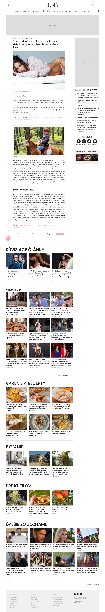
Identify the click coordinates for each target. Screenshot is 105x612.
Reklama (33, 594)
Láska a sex (26, 11)
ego (51, 200)
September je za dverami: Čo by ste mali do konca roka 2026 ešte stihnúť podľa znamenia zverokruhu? (88, 111)
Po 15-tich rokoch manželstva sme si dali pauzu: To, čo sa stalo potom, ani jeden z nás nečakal (39, 274)
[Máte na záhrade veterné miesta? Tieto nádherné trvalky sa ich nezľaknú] (16, 498)
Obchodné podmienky (36, 601)
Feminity (23, 38)
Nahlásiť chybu (17, 239)
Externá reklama (34, 599)
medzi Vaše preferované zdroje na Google (34, 234)
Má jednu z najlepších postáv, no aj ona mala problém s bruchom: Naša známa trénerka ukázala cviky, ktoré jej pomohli (88, 119)
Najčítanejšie (80, 90)
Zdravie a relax (58, 11)
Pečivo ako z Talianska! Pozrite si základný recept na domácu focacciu (16, 434)
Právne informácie (13, 597)
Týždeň (95, 90)
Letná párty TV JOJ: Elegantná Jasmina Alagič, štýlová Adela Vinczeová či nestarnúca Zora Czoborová (86, 128)
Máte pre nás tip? (56, 605)
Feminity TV (85, 11)
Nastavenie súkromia (13, 601)
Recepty (76, 11)
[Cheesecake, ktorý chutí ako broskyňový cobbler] (62, 422)
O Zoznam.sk (12, 594)
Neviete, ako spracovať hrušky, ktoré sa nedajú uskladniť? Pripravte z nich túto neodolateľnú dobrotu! (38, 510)
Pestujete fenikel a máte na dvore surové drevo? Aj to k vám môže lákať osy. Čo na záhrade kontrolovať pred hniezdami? (61, 472)
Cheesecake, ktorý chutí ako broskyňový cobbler (61, 433)
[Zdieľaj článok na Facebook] (8, 226)
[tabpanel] (87, 112)
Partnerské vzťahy (29, 38)
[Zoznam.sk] (78, 602)
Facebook (78, 144)
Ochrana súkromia (13, 599)
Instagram (84, 144)
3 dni (89, 90)
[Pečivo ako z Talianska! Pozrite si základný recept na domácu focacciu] (16, 422)
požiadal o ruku (57, 180)
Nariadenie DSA (12, 607)
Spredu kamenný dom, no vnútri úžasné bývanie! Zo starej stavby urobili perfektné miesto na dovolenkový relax (39, 471)
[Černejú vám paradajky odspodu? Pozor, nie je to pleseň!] (62, 498)
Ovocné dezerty (55, 435)
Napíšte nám (12, 605)
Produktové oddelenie (57, 597)
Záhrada (54, 513)
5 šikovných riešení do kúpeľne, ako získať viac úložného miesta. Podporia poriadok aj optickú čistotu (15, 471)
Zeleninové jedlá (33, 437)
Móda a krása (46, 11)
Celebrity (17, 11)
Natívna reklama (34, 607)
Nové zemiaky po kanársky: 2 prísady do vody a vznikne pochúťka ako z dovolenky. (61, 407)
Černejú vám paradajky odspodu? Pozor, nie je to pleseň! (60, 509)
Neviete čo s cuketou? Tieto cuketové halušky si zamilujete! (38, 434)
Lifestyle (68, 11)
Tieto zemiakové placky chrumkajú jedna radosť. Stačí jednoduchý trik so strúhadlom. (16, 408)
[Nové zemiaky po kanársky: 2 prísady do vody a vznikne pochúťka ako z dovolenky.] (62, 395)
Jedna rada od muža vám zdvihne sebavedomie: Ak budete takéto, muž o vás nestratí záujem (15, 274)
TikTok (89, 144)
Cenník (32, 603)
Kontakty (55, 594)
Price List (33, 605)
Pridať (61, 234)
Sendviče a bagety (10, 437)
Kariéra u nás (12, 603)
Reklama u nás (34, 597)
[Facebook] (75, 594)
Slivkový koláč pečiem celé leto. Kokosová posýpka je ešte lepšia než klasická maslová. (38, 408)
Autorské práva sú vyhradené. (80, 598)
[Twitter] (81, 594)
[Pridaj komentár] (8, 221)
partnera (15, 110)
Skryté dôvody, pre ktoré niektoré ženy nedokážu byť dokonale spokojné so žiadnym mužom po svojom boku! (61, 275)
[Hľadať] (98, 11)
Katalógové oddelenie (57, 601)
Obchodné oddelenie (57, 599)
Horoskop (36, 11)
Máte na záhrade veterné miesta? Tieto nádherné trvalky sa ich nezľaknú (14, 509)
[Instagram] (78, 594)
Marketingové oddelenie (57, 603)
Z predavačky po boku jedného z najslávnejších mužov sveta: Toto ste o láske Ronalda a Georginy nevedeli (87, 102)
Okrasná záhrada (10, 513)
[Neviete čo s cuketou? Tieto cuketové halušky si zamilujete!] (39, 422)
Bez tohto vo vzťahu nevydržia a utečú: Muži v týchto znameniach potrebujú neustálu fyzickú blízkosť (87, 95)
